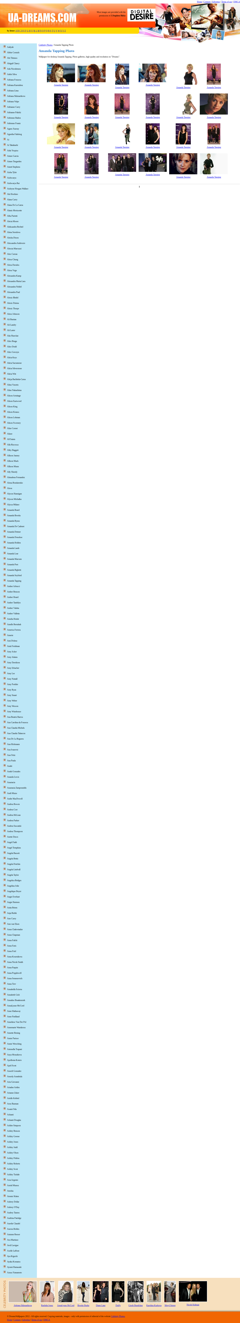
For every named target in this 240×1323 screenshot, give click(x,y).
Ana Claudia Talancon (16, 733)
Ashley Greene (13, 1136)
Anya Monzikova (14, 1054)
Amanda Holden (14, 542)
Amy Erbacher (13, 668)
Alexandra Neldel (14, 287)
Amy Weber (12, 700)
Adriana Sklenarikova (16, 96)
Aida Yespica (12, 150)
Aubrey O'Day (13, 1207)
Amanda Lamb (13, 548)
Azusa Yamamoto (14, 1272)
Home (199, 2)
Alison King (12, 406)
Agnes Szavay (13, 129)
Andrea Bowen (13, 804)
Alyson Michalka (14, 499)
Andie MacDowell (14, 798)
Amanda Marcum (14, 559)
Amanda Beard (13, 510)
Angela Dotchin (13, 864)
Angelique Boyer (14, 891)
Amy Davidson (13, 662)
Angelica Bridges (14, 880)
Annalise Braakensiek (16, 1000)
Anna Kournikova (14, 956)
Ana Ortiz (11, 755)
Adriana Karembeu (15, 85)
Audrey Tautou (13, 1212)
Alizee (9, 434)
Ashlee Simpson (14, 1125)
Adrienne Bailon (14, 118)
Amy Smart (12, 695)
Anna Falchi (12, 940)
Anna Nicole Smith (15, 962)
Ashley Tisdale (13, 1174)
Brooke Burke (83, 1305)
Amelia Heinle (13, 619)
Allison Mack (12, 461)
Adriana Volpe (13, 101)
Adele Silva (12, 74)
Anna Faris (11, 946)
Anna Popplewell (14, 973)
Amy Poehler (12, 684)
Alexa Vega (12, 270)
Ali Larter (11, 330)
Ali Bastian (11, 319)
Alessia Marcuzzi (14, 248)
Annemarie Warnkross (16, 1027)
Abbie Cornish (13, 52)
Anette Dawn (12, 837)
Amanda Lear (12, 553)
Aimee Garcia (12, 156)
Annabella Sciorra (14, 989)
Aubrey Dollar (13, 1202)
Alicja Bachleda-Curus (16, 379)
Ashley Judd (12, 1147)
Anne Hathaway (14, 1011)
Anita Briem (12, 907)
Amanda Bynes (13, 521)
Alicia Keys (12, 357)
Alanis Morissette (14, 210)
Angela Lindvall (13, 869)
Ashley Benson (13, 1131)
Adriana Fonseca (14, 80)
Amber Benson (13, 592)
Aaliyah (10, 47)
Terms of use (226, 2)
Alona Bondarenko (15, 483)
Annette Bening (13, 1033)
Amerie (10, 635)
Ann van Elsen (13, 924)
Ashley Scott (12, 1169)
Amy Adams (12, 657)
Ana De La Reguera (15, 739)
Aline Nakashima (14, 390)
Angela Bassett (13, 853)
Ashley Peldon (13, 1158)
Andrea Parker (13, 820)
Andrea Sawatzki (14, 826)
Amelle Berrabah (14, 624)
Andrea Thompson (15, 831)
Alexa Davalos (13, 265)
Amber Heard (12, 597)
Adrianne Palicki (14, 112)
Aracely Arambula (14, 1076)
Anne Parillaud (13, 1016)
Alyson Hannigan (14, 493)
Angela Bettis (12, 858)
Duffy (118, 1305)
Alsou (9, 488)
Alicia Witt (11, 374)
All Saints (11, 439)
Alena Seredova (13, 232)
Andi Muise (12, 793)
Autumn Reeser (13, 1234)
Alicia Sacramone (14, 363)
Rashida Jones (47, 1305)
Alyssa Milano (13, 504)
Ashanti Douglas (14, 1120)
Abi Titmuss (12, 58)
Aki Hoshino (12, 194)
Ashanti (10, 1114)
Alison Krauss (13, 412)
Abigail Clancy (13, 63)
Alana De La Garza (15, 205)
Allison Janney (13, 455)
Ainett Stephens (13, 167)
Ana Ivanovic (12, 749)
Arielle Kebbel (13, 1098)
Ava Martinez (12, 1240)
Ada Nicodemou (14, 69)
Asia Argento (12, 1180)
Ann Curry (11, 918)
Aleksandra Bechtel (15, 227)
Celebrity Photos (46, 45)
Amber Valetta (13, 608)
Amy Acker (12, 651)
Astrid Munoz (13, 1185)
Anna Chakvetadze (15, 929)
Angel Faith (12, 842)
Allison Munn (13, 466)
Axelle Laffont (13, 1251)
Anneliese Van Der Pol (16, 1022)
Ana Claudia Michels (16, 728)
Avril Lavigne (12, 1245)
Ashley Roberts (13, 1163)
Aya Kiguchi (12, 1256)
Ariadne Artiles (13, 1087)
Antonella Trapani (14, 1049)
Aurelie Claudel (13, 1223)
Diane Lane (100, 1305)
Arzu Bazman (12, 1103)
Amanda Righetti (14, 570)
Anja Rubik (12, 913)
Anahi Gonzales (13, 771)
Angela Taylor (13, 875)
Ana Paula (11, 760)
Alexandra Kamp (14, 276)
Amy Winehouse (14, 711)
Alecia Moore (12, 221)
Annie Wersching (14, 1044)
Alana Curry (12, 199)
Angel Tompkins (14, 848)
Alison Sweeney (14, 423)
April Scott (11, 1065)
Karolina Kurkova (153, 1305)
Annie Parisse (13, 1038)
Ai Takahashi (12, 145)
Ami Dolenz (12, 641)
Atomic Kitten (13, 1196)
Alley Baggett (12, 450)
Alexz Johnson (13, 314)
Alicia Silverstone (14, 368)
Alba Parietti (12, 216)
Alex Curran (12, 254)
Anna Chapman (13, 935)
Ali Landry (11, 325)
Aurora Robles (13, 1229)
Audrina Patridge (14, 1218)
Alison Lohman (13, 417)
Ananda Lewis (13, 777)
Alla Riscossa (12, 444)
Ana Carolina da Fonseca (17, 722)
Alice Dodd (12, 346)
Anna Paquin (12, 967)
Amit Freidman (13, 646)
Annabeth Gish (13, 995)
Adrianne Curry (13, 107)
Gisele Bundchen (135, 1305)
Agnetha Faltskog (14, 134)
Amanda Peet (12, 564)
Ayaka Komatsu (13, 1261)
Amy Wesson (12, 706)
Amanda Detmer (14, 532)
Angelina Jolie (13, 886)
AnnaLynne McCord (15, 1005)
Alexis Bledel (12, 297)
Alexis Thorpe (13, 308)
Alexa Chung (12, 259)
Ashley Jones (12, 1142)
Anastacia (11, 782)
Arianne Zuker (13, 1093)
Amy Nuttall (12, 679)
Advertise (216, 2)
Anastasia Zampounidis (17, 788)
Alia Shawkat (12, 336)
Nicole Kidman (193, 1304)
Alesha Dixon (13, 237)
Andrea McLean (14, 815)
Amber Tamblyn (14, 602)
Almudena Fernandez (16, 477)
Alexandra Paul (13, 292)
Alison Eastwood (14, 401)
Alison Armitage (14, 395)
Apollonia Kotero (14, 1060)
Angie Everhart (13, 897)
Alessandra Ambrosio (16, 243)
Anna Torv (11, 984)
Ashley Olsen (12, 1153)
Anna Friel (11, 951)
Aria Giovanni (13, 1082)
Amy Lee (11, 673)
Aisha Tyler (12, 172)
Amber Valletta (13, 613)
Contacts (207, 2)
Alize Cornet (12, 428)
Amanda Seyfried (14, 575)
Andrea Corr (12, 809)
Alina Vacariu (12, 385)
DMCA (236, 2)
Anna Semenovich (14, 978)
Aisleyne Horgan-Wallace (17, 188)
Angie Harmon (13, 902)
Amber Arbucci (13, 586)
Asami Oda (12, 1109)
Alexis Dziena (13, 303)
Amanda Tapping (61, 85)
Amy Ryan (11, 690)
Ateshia (10, 1191)
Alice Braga (12, 341)
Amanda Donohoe (14, 537)
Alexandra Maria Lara (16, 281)
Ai (8, 139)
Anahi (9, 766)
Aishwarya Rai (13, 183)
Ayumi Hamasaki (14, 1267)
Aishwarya (11, 178)
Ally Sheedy (12, 472)
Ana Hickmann (13, 744)
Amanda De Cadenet (15, 526)
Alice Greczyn (13, 352)
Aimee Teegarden (14, 161)
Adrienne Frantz (14, 123)
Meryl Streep (170, 1305)
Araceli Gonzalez (14, 1071)
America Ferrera (14, 630)
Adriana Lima (12, 90)
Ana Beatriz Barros (15, 717)
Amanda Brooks (14, 515)
